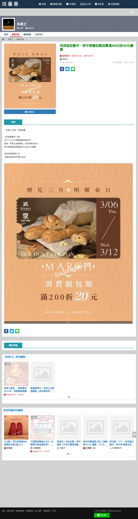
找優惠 (102, 511)
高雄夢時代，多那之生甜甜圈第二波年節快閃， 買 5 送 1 (42, 391)
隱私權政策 (20, 511)
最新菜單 (27, 34)
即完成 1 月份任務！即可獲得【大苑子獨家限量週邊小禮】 (69, 444)
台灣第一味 (90, 448)
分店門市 (39, 34)
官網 (21, 28)
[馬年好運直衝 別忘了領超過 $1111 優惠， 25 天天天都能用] (95, 427)
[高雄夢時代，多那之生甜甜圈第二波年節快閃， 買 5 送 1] (42, 374)
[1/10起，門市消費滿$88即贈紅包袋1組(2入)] (16, 427)
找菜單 (100, 4)
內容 (13, 122)
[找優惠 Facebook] (55, 511)
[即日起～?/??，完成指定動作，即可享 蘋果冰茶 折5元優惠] (122, 427)
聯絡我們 (46, 511)
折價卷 (72, 4)
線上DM (87, 4)
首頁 (43, 4)
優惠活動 (57, 4)
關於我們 (10, 511)
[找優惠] (3, 39)
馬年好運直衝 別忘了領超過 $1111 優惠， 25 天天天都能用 (95, 444)
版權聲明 (29, 511)
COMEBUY (117, 448)
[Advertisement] (69, 483)
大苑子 (62, 448)
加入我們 (38, 511)
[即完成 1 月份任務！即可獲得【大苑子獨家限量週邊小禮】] (69, 427)
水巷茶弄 (37, 448)
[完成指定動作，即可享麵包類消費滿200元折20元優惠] (30, 76)
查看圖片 (31, 111)
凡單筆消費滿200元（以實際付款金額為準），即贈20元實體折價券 (42, 444)
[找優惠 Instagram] (53, 511)
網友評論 (13, 345)
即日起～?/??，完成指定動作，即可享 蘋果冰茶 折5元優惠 (122, 444)
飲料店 (30, 28)
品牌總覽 (114, 4)
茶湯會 (9, 448)
